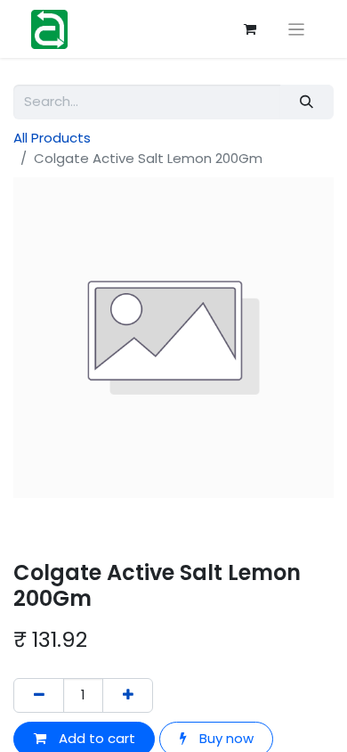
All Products (52, 137)
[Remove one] (38, 695)
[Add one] (127, 695)
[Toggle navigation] (297, 29)
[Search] (307, 102)
